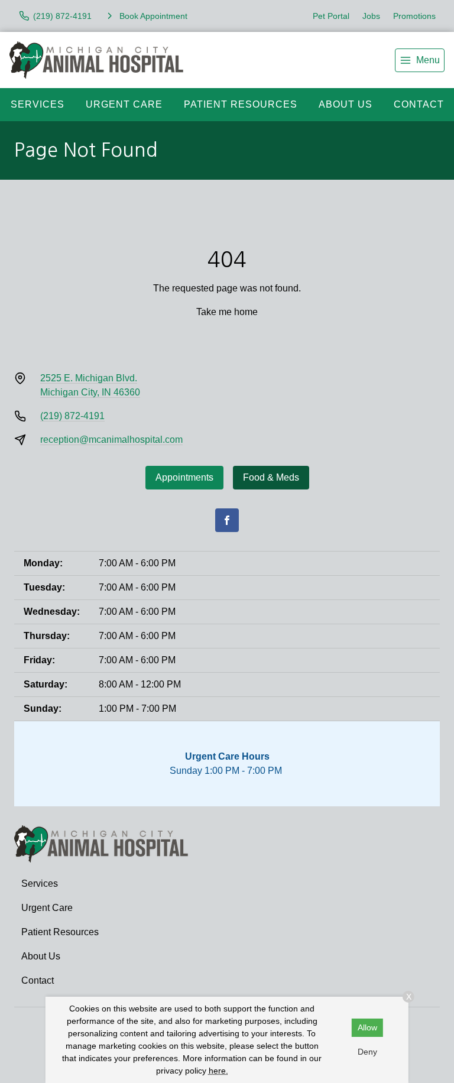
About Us (345, 104)
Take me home (227, 312)
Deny (367, 1051)
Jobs (371, 16)
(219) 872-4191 (72, 416)
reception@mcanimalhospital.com (111, 440)
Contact (419, 104)
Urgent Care (124, 104)
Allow (367, 1027)
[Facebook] (227, 520)
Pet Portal (331, 16)
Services (37, 104)
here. (218, 1070)
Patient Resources (240, 104)
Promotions (414, 16)
